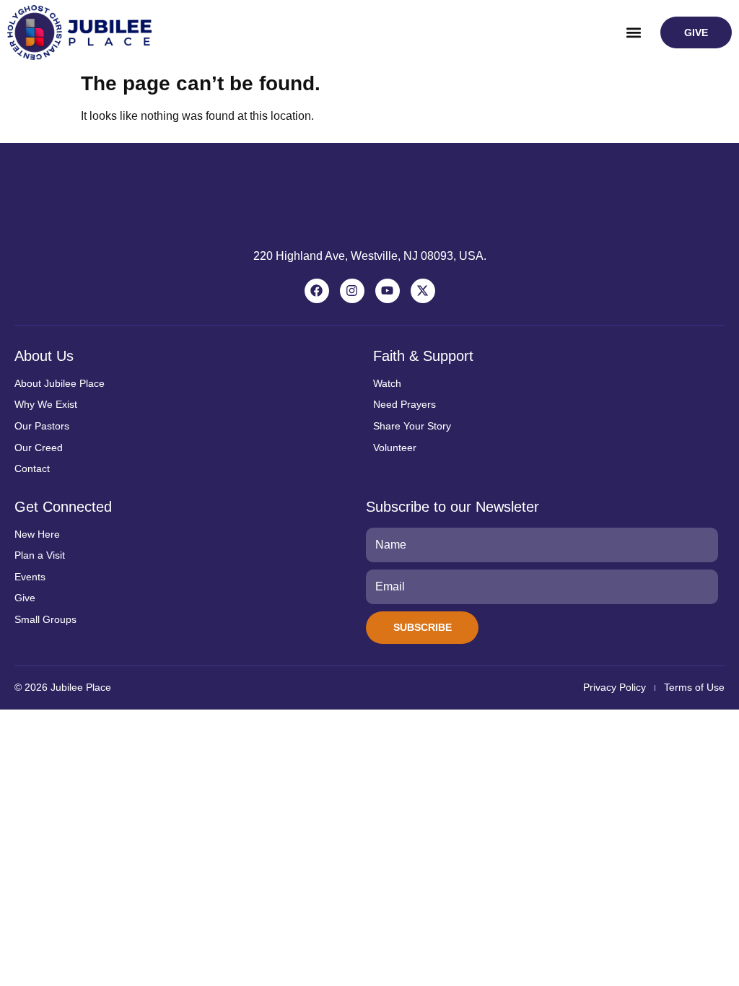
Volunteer (394, 447)
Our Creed (38, 447)
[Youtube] (387, 291)
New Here (37, 534)
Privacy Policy (614, 687)
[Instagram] (352, 291)
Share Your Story (412, 426)
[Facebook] (317, 291)
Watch (387, 383)
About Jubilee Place (59, 383)
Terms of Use (694, 687)
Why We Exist (45, 404)
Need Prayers (404, 404)
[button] (634, 33)
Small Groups (45, 619)
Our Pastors (41, 426)
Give (24, 597)
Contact (32, 468)
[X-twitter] (423, 291)
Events (29, 577)
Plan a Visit (39, 555)
